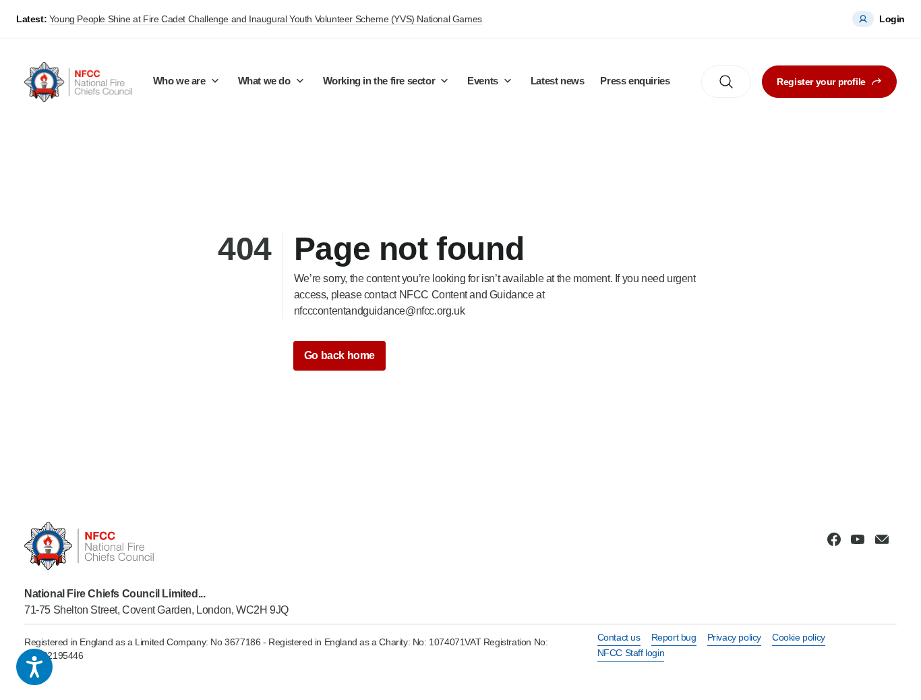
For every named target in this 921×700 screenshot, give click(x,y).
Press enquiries (635, 80)
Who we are (179, 80)
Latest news (558, 80)
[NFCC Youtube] (857, 539)
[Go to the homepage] (78, 82)
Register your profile (821, 81)
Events (482, 80)
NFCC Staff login (631, 652)
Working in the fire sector (379, 80)
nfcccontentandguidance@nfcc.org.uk (379, 311)
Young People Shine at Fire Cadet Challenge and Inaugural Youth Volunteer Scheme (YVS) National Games (265, 19)
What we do (264, 80)
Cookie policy (798, 637)
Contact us (619, 637)
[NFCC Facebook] (834, 539)
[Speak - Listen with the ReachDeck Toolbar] (34, 667)
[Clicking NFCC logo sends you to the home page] (156, 546)
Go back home (339, 355)
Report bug (673, 637)
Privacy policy (734, 637)
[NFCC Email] (882, 539)
